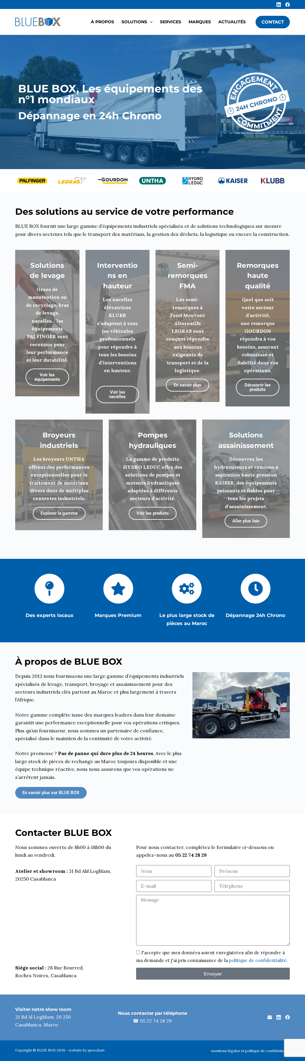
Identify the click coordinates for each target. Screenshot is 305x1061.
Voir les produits (152, 513)
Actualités (232, 21)
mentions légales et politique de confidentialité (250, 1050)
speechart (96, 1050)
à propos (102, 21)
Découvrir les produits (258, 387)
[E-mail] (269, 1017)
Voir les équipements (47, 377)
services (170, 21)
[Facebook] (287, 4)
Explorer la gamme (59, 513)
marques (200, 21)
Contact (273, 22)
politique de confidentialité (258, 960)
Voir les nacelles (117, 394)
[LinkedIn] (278, 4)
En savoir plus (187, 385)
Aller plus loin (245, 521)
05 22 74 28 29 (156, 1021)
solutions (134, 21)
